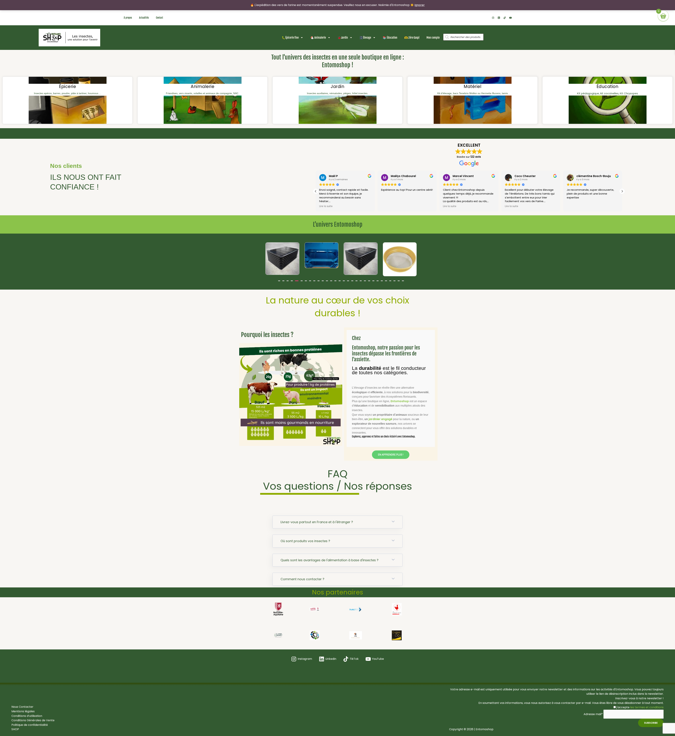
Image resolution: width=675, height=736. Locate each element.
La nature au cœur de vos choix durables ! (337, 306)
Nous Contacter (22, 707)
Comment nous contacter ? (302, 579)
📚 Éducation (390, 37)
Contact (159, 17)
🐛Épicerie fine (290, 37)
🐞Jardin (343, 37)
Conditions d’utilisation (26, 716)
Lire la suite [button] (387, 206)
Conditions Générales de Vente (32, 720)
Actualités (144, 17)
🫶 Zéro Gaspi (411, 37)
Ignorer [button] (419, 5)
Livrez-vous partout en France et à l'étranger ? (317, 522)
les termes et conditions (646, 707)
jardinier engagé (380, 419)
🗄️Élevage (365, 37)
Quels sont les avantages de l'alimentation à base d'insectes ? (329, 560)
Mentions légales (23, 711)
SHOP (15, 729)
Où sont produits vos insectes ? (305, 541)
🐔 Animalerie (318, 37)
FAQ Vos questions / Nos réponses (337, 480)
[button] (315, 191)
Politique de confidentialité (29, 725)
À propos (128, 17)
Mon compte (433, 37)
